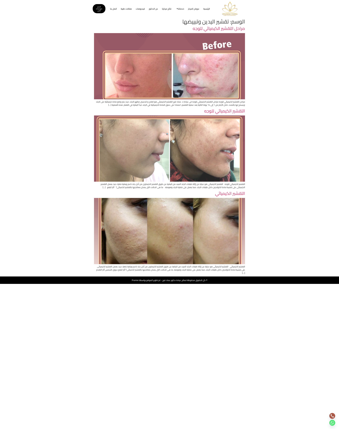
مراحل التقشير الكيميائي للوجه (219, 28)
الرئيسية (206, 9)
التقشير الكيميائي (230, 193)
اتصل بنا (113, 9)
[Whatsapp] (332, 423)
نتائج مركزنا (166, 9)
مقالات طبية (126, 9)
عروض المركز (193, 9)
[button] (179, 9)
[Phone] (332, 416)
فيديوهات (140, 9)
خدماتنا (181, 9)
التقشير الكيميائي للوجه (224, 111)
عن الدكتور (153, 9)
